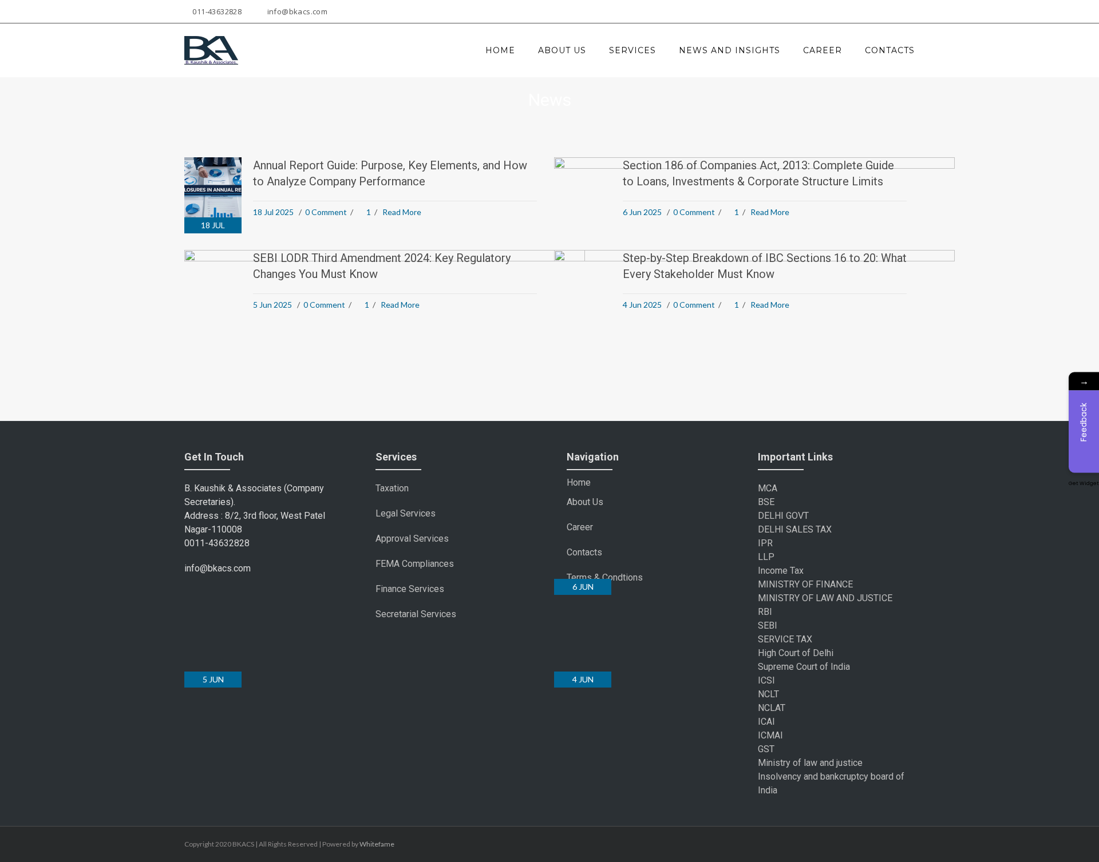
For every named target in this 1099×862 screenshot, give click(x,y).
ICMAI (770, 735)
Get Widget (1084, 482)
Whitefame (376, 844)
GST (766, 749)
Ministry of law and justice (810, 762)
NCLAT (771, 707)
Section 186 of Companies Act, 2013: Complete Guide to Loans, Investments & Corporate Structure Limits (758, 173)
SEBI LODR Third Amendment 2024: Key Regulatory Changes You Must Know (382, 266)
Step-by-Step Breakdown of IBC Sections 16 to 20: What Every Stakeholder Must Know (765, 266)
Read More (401, 212)
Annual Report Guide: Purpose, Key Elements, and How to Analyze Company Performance (390, 173)
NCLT (768, 694)
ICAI (766, 721)
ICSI (766, 680)
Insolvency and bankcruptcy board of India (831, 783)
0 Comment (326, 212)
